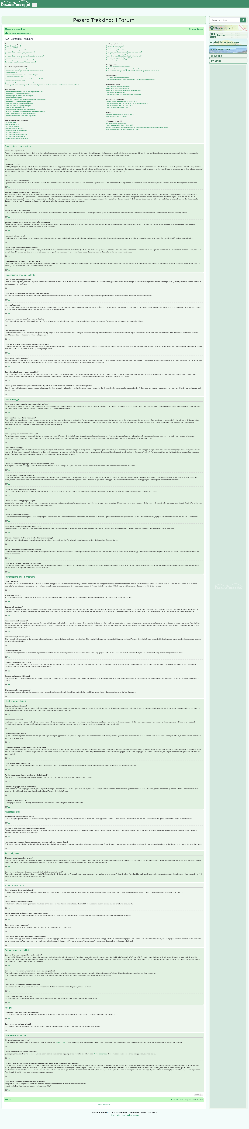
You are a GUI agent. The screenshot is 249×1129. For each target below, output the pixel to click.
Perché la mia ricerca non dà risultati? (117, 88)
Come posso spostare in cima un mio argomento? (20, 115)
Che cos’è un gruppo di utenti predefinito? (119, 58)
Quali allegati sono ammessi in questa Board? (120, 114)
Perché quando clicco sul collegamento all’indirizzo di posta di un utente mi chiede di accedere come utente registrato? (42, 85)
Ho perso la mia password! (13, 58)
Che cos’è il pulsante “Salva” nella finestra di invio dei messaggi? (25, 111)
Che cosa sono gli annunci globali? (16, 130)
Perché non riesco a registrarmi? (15, 50)
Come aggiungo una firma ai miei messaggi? (19, 95)
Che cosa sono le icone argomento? (16, 138)
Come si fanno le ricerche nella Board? (118, 86)
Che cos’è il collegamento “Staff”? (116, 60)
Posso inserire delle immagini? (14, 128)
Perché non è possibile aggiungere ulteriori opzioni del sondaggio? (25, 99)
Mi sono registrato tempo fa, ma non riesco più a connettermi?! (24, 56)
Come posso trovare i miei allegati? (117, 116)
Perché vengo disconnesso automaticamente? (19, 60)
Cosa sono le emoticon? (12, 126)
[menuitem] (22, 29)
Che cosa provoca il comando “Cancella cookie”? (20, 62)
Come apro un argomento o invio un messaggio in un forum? (24, 91)
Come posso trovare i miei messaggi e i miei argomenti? (123, 94)
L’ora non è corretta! (11, 73)
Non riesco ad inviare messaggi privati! (118, 67)
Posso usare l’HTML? (12, 124)
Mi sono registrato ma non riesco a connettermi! (20, 52)
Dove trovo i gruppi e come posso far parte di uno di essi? (124, 52)
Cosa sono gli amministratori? (115, 46)
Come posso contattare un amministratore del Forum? (123, 129)
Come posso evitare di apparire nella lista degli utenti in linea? (24, 71)
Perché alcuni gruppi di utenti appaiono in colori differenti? (123, 56)
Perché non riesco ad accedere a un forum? (19, 103)
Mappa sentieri (223, 28)
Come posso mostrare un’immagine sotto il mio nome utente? (24, 79)
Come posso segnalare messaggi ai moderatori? (20, 109)
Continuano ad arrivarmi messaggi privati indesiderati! (122, 69)
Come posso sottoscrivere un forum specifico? (120, 105)
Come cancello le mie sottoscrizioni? (117, 107)
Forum (221, 35)
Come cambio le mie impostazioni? (16, 69)
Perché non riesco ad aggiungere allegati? (18, 105)
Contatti (136, 1115)
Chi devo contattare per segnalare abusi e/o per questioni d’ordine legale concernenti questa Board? (137, 127)
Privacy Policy (115, 1115)
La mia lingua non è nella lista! (14, 77)
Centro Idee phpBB (100, 1054)
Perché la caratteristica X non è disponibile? (119, 125)
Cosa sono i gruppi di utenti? (114, 50)
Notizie (218, 55)
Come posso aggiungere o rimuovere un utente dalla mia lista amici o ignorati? (130, 79)
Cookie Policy (127, 1115)
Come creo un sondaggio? (13, 97)
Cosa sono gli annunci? (12, 132)
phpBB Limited (61, 1042)
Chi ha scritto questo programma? (116, 123)
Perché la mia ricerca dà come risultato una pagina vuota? (124, 90)
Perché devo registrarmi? (13, 46)
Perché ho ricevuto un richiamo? (15, 107)
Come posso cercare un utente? (116, 92)
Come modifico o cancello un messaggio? (18, 93)
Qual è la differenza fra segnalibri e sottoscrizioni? (121, 101)
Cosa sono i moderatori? (113, 48)
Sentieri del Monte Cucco (224, 42)
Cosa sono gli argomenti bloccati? (15, 136)
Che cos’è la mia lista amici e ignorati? (117, 77)
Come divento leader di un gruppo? (117, 54)
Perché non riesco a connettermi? (15, 54)
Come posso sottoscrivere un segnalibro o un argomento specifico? (127, 103)
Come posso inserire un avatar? (15, 81)
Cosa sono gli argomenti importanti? (16, 134)
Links (218, 60)
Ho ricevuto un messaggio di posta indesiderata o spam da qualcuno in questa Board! (132, 71)
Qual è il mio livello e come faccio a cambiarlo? (19, 83)
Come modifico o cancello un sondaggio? (18, 101)
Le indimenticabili (220, 49)
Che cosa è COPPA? (11, 48)
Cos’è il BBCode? (10, 122)
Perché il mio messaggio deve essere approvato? (20, 113)
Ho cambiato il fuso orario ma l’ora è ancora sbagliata (21, 75)
